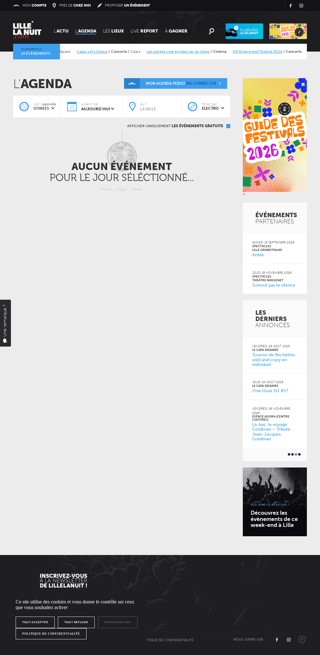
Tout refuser (76, 622)
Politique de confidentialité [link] (51, 633)
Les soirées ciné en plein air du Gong (170, 51)
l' (85, 31)
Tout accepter (35, 622)
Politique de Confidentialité (166, 640)
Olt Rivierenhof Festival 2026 (250, 51)
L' (61, 31)
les (113, 31)
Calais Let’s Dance (84, 51)
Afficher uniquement (175, 126)
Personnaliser (117, 622)
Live (144, 31)
